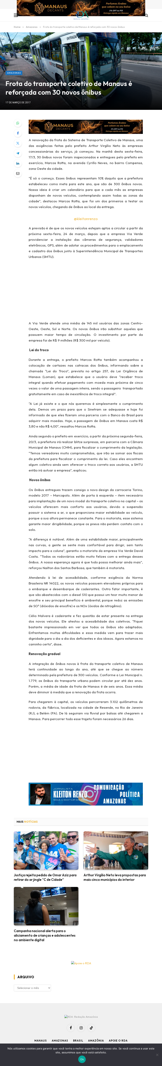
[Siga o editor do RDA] (86, 795)
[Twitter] (18, 143)
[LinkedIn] (18, 163)
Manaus (40, 1040)
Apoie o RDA (118, 1040)
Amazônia (96, 1040)
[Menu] (16, 15)
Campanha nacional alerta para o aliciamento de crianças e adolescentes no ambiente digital (44, 935)
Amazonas (14, 73)
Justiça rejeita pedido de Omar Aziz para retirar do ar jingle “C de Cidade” (45, 877)
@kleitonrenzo (86, 218)
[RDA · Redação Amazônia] (81, 15)
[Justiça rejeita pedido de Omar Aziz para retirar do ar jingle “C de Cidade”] (46, 850)
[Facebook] (18, 133)
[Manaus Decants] (81, 8)
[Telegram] (18, 153)
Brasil (78, 1040)
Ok (82, 1059)
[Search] (146, 15)
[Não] (157, 1055)
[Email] (18, 173)
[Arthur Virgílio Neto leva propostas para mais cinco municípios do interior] (116, 850)
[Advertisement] (91, 291)
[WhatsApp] (18, 123)
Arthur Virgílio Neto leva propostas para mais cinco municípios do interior (115, 877)
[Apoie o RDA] (81, 963)
